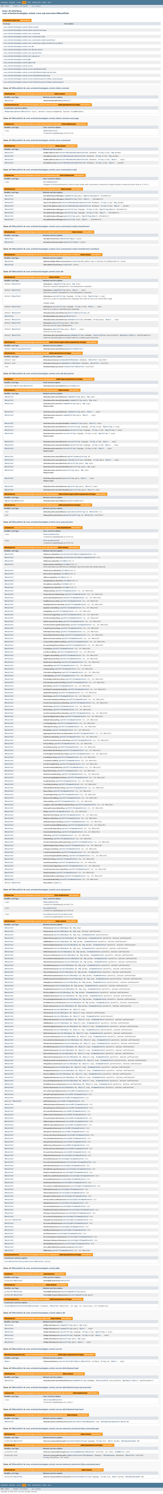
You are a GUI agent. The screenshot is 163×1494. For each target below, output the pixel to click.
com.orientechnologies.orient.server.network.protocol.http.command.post (33, 82)
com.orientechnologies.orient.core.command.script (24, 37)
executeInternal (66, 554)
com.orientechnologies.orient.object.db (19, 62)
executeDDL (70, 1091)
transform (76, 261)
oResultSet (65, 1281)
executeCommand (67, 1291)
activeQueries (74, 386)
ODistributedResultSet (52, 1400)
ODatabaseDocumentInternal (77, 152)
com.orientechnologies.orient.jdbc (17, 59)
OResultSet (25, 20)
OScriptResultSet (50, 182)
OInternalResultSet (51, 534)
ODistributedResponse (86, 1422)
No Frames (24, 6)
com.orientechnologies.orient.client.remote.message (24, 30)
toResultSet (64, 239)
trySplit (56, 883)
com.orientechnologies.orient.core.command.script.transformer (29, 40)
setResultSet (69, 367)
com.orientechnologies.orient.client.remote (21, 27)
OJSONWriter (120, 1452)
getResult (65, 100)
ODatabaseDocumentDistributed (113, 1422)
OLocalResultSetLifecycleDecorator (58, 914)
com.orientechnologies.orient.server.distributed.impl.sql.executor (29, 72)
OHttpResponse (109, 1455)
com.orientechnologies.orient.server (18, 66)
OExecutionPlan (99, 335)
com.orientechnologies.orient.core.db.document (22, 49)
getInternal (77, 1247)
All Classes (36, 6)
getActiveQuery (74, 313)
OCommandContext (70, 591)
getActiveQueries (75, 349)
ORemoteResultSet (50, 131)
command (67, 196)
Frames (16, 6)
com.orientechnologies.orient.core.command (21, 33)
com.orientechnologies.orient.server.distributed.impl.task (26, 75)
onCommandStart (65, 363)
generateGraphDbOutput (75, 1452)
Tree (29, 2)
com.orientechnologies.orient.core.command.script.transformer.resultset (33, 43)
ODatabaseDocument (128, 1441)
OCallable (70, 1361)
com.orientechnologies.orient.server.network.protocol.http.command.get (33, 79)
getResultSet (69, 316)
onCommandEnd (64, 360)
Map (112, 152)
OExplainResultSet (50, 902)
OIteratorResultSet (51, 540)
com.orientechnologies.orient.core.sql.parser (21, 56)
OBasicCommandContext (83, 554)
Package (12, 2)
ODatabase (75, 360)
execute (62, 152)
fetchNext (64, 561)
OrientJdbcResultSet (13, 1306)
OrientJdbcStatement (30, 1306)
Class (19, 2)
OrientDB (21, 1491)
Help (49, 2)
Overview (4, 2)
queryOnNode (72, 335)
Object (114, 159)
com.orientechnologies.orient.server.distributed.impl (24, 69)
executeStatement (73, 1441)
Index (44, 2)
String (100, 152)
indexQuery (72, 319)
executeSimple (67, 1155)
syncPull (58, 591)
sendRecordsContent (74, 1455)
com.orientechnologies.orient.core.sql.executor (22, 53)
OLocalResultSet (50, 908)
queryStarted (73, 512)
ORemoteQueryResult (13, 111)
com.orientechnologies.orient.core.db (18, 46)
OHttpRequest (88, 1455)
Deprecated (36, 2)
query (66, 216)
